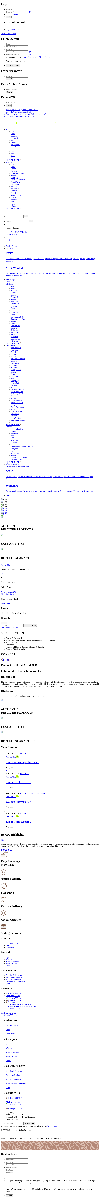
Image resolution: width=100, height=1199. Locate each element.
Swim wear (15, 330)
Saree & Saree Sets (18, 180)
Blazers (13, 295)
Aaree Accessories (18, 407)
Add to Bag (13, 628)
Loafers (14, 442)
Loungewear (15, 339)
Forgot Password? (13, 14)
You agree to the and (29, 57)
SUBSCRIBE (29, 1124)
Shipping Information (14, 975)
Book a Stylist (11, 246)
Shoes (13, 158)
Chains (13, 197)
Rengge (14, 398)
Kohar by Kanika (17, 394)
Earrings (14, 186)
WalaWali (14, 337)
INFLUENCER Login (14, 234)
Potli (12, 378)
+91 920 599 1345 (15, 993)
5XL (42, 793)
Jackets (13, 142)
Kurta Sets (15, 301)
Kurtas (13, 175)
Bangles (14, 191)
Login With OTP (12, 29)
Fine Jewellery (16, 348)
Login (8, 232)
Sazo (13, 334)
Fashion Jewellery (18, 359)
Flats (12, 153)
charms (13, 356)
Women (9, 162)
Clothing (14, 131)
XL (10, 592)
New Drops (10, 280)
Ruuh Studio (15, 387)
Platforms (14, 433)
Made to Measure (12, 961)
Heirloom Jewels (17, 389)
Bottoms (14, 136)
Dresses (14, 171)
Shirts (13, 134)
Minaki (13, 409)
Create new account (8, 34)
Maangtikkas (16, 195)
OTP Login (22, 232)
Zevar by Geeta (17, 392)
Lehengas (14, 178)
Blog (8, 495)
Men (7, 129)
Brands (8, 282)
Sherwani (14, 140)
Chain (13, 149)
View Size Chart (7, 594)
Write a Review (7, 603)
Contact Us (10, 947)
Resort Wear (15, 182)
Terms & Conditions (13, 979)
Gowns (13, 315)
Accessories (15, 145)
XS (2, 592)
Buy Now (5, 628)
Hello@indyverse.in (16, 1000)
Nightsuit (14, 341)
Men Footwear (16, 440)
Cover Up (14, 328)
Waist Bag (15, 383)
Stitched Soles (16, 460)
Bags (13, 374)
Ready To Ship (11, 248)
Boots (13, 156)
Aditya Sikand (6, 565)
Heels (13, 204)
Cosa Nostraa (16, 418)
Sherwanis (15, 304)
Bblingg (14, 422)
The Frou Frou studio (19, 458)
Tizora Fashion (16, 400)
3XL (35, 793)
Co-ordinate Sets (17, 173)
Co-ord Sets (15, 138)
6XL (46, 793)
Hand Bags (15, 376)
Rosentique (15, 396)
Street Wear (15, 332)
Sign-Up (14, 232)
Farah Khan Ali (17, 403)
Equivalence (15, 416)
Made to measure (12, 464)
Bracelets (14, 147)
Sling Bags (15, 381)
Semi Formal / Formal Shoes (22, 447)
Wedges (14, 206)
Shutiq (13, 455)
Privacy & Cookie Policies (16, 982)
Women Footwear (18, 429)
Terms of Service (28, 57)
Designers (14, 385)
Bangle (13, 354)
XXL (14, 592)
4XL (39, 793)
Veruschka (15, 453)
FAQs (8, 984)
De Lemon (15, 414)
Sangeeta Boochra (18, 420)
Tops (13, 167)
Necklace (14, 350)
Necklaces (15, 189)
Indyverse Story (12, 943)
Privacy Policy (44, 57)
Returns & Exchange (14, 977)
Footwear (14, 151)
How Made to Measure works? (18, 466)
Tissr (12, 451)
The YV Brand (16, 411)
